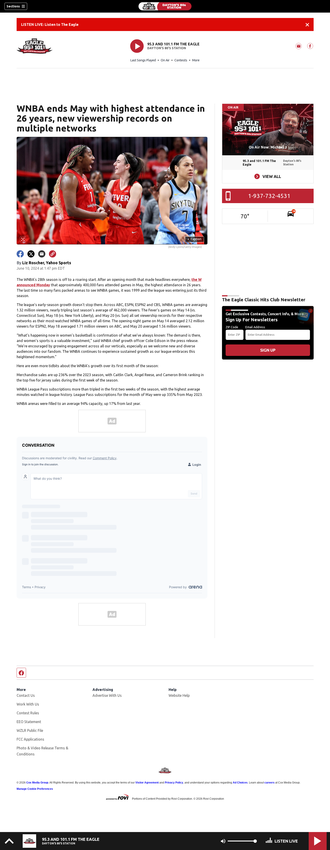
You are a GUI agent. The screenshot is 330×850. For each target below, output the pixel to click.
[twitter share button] (31, 253)
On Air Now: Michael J (268, 147)
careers (269, 782)
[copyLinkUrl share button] (52, 253)
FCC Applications (30, 739)
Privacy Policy (174, 782)
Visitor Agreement (147, 782)
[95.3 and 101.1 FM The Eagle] (165, 6)
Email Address (255, 327)
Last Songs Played (143, 60)
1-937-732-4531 (269, 196)
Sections (13, 6)
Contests (180, 60)
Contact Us (26, 695)
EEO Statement (29, 722)
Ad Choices (240, 782)
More (196, 60)
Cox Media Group (37, 782)
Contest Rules (28, 713)
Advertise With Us (107, 695)
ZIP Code (232, 327)
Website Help (179, 695)
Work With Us (28, 704)
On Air (165, 60)
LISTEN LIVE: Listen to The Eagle (50, 24)
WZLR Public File (30, 730)
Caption (194, 239)
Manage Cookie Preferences (35, 788)
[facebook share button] (20, 253)
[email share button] (41, 253)
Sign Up (267, 350)
